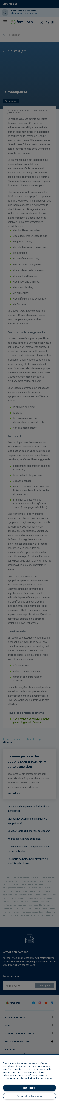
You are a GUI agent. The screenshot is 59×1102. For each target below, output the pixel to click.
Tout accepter (29, 1088)
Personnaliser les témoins (29, 1096)
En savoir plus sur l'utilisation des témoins (31, 1078)
